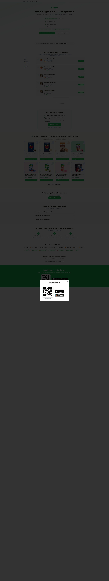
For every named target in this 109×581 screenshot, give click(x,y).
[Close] (67, 281)
